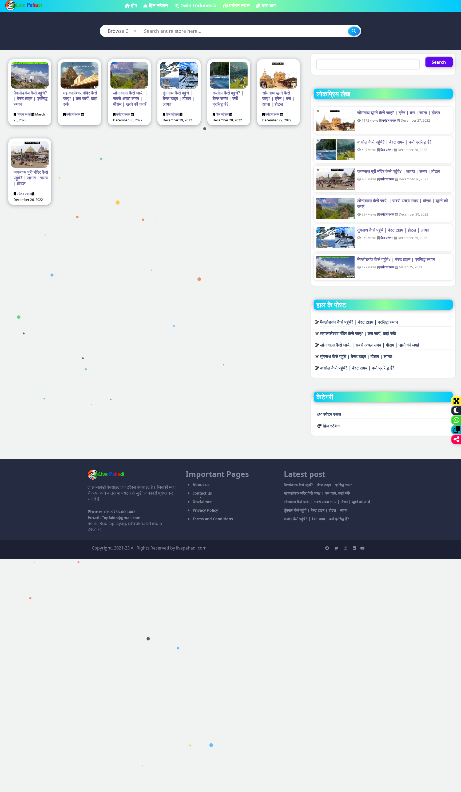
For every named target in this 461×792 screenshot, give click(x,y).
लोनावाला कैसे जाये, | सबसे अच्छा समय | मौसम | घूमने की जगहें (130, 98)
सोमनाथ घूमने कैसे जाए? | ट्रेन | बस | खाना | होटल (278, 98)
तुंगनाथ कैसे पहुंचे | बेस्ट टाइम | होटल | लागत (178, 98)
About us (201, 484)
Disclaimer (202, 501)
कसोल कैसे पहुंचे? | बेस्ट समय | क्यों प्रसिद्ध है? (228, 98)
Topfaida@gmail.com (121, 517)
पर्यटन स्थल (239, 5)
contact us (202, 493)
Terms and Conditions (213, 518)
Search (439, 62)
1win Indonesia (198, 5)
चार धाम (269, 5)
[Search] (354, 31)
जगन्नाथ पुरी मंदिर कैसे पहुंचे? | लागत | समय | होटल (31, 177)
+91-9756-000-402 (119, 511)
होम (134, 5)
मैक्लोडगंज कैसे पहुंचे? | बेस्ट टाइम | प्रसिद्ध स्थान (30, 98)
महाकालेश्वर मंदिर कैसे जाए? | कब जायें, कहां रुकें (80, 98)
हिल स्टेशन (158, 5)
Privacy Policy (205, 510)
